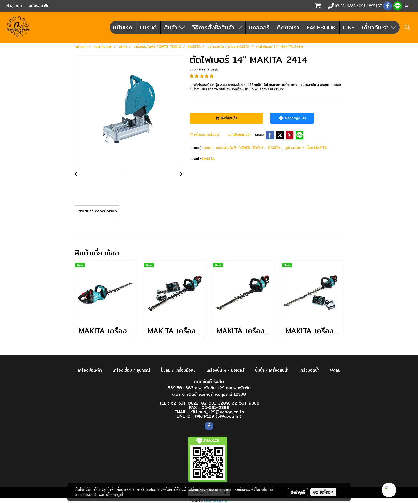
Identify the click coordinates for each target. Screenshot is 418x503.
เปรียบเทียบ (240, 134)
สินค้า (171, 27)
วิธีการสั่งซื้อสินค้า (214, 27)
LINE (349, 27)
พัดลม (335, 370)
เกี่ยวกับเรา (376, 27)
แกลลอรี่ (259, 27)
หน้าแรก (122, 27)
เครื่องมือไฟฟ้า (90, 370)
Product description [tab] (97, 211)
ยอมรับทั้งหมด (323, 492)
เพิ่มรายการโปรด (206, 134)
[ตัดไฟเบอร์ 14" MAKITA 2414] (128, 109)
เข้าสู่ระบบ (14, 6)
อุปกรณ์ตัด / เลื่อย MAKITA (306, 147)
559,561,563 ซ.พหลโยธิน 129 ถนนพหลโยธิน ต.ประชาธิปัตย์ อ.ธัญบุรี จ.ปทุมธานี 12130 (209, 391)
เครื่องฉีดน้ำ (309, 370)
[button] (407, 27)
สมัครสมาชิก (39, 6)
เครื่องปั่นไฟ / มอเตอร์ (225, 370)
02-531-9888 (245, 403)
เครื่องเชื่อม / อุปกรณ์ (131, 370)
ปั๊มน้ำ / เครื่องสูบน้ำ (272, 370)
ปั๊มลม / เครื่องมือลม (178, 370)
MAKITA (275, 147)
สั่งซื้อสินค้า (228, 118)
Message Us (295, 118)
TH (410, 6)
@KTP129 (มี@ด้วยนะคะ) (218, 416)
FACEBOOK (321, 27)
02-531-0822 (184, 403)
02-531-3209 (215, 403)
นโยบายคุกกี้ (114, 494)
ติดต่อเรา (288, 27)
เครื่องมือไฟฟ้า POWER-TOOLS (240, 147)
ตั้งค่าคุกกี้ (298, 492)
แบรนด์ (148, 27)
